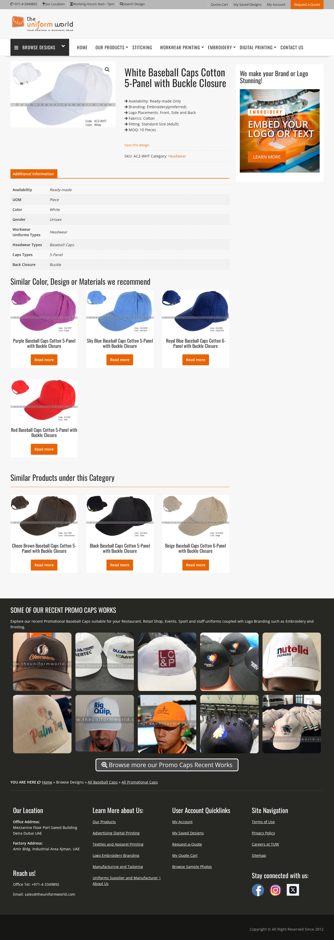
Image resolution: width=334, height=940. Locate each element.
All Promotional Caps (140, 782)
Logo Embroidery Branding (116, 855)
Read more (44, 359)
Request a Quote (307, 4)
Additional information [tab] (33, 173)
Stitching (142, 47)
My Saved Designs (247, 4)
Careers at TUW (265, 844)
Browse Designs (38, 47)
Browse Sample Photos (192, 866)
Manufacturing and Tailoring (118, 866)
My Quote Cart (185, 855)
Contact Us (292, 47)
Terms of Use (263, 821)
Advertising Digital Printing (116, 832)
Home (82, 47)
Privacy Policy (263, 832)
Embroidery (220, 47)
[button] (107, 69)
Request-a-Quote (187, 844)
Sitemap (259, 855)
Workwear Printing (180, 47)
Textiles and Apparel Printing (118, 844)
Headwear (177, 156)
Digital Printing (256, 47)
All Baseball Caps (103, 782)
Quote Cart (219, 4)
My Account (276, 4)
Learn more (267, 157)
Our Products (110, 47)
